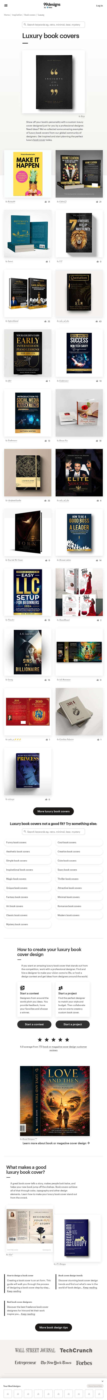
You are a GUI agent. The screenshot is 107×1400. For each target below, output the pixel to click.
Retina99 (11, 201)
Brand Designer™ (29, 1139)
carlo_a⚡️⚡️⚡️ (14, 739)
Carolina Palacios (66, 739)
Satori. (10, 261)
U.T (60, 261)
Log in (99, 5)
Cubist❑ (62, 201)
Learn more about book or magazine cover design (54, 1143)
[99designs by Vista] (52, 5)
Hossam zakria (65, 560)
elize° (11, 1254)
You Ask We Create (15, 560)
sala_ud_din (64, 321)
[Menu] (6, 5)
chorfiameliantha (14, 500)
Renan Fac (63, 440)
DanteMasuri (64, 620)
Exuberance (64, 380)
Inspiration (17, 15)
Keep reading (14, 1291)
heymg (10, 679)
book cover (39, 139)
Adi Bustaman (64, 679)
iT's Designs (61, 1264)
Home (7, 15)
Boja (83, 116)
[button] (102, 1381)
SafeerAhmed (13, 321)
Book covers (30, 15)
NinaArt (11, 619)
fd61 (9, 380)
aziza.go (11, 799)
